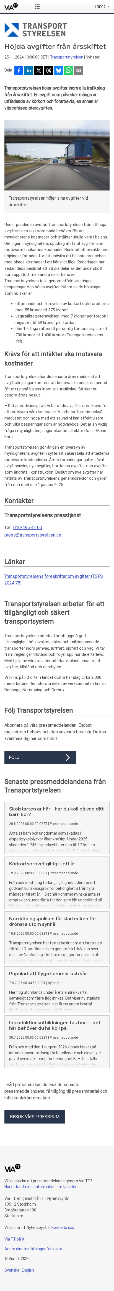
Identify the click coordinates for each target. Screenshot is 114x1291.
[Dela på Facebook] (18, 71)
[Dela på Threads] (48, 71)
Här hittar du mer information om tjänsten (40, 1187)
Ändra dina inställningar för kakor (33, 1249)
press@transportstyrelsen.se (32, 535)
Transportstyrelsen (66, 57)
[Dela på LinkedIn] (28, 71)
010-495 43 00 (27, 527)
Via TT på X (14, 1239)
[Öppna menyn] (38, 6)
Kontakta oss (62, 1227)
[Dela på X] (38, 71)
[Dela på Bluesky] (58, 71)
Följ (14, 757)
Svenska (11, 1270)
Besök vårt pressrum (34, 1116)
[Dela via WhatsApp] (68, 71)
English (28, 1270)
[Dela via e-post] (78, 71)
